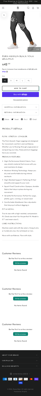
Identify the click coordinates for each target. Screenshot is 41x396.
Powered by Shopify (20, 391)
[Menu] (3, 8)
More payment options (20, 100)
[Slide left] (31, 49)
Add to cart (20, 88)
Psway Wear (17, 389)
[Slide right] (37, 49)
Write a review (20, 263)
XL (29, 81)
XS (5, 81)
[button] (28, 8)
